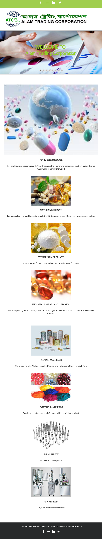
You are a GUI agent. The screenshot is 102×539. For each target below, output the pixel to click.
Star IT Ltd (78, 527)
